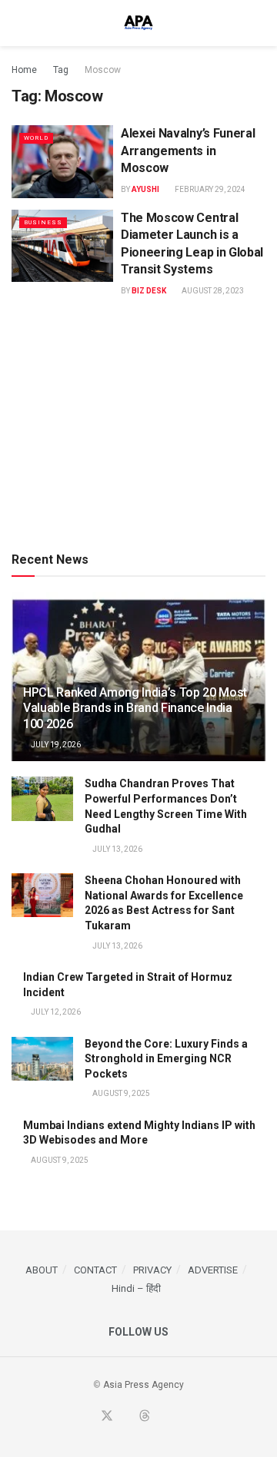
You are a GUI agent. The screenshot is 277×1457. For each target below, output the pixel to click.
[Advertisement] (138, 422)
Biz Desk (149, 290)
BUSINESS (43, 222)
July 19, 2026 (55, 744)
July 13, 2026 (116, 849)
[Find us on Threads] (144, 1417)
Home (24, 70)
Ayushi (145, 189)
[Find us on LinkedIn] (163, 1417)
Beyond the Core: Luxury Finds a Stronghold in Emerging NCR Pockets (166, 1059)
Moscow (103, 70)
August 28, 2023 (212, 290)
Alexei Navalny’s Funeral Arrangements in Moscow (188, 150)
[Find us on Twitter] (107, 1417)
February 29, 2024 (209, 189)
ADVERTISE (213, 1270)
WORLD (36, 137)
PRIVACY (152, 1270)
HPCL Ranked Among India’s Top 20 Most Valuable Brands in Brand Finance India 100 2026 (135, 708)
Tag (60, 70)
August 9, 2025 (120, 1093)
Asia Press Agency (143, 1384)
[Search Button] (258, 23)
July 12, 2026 (55, 1012)
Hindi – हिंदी (136, 1288)
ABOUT (41, 1270)
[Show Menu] (18, 23)
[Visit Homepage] (138, 23)
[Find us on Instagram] (180, 1417)
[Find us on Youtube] (126, 1417)
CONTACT (95, 1270)
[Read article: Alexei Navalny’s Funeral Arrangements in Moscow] (62, 161)
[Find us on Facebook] (87, 1417)
